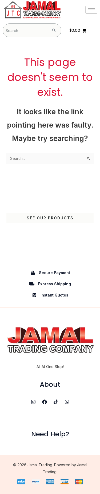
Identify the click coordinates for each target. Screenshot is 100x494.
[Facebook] (44, 402)
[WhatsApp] (67, 402)
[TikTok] (55, 402)
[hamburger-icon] (91, 10)
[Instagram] (33, 402)
